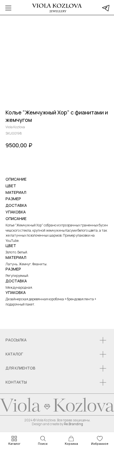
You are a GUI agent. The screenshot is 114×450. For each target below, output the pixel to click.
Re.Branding (73, 424)
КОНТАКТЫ (16, 382)
